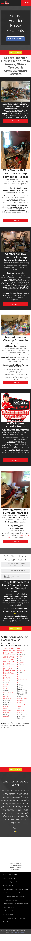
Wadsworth (21, 712)
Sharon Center (22, 699)
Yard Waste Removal (8, 914)
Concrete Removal (23, 889)
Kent (18, 649)
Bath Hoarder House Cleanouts (9, 669)
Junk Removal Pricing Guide (10, 878)
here (15, 613)
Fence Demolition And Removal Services (13, 893)
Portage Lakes (22, 679)
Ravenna (20, 683)
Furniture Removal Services (10, 900)
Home (4, 874)
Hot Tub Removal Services (21, 903)
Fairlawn (6, 707)
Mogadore (20, 663)
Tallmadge (20, 706)
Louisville (20, 653)
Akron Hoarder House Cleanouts (9, 649)
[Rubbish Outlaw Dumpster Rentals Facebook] (27, 926)
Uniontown (21, 710)
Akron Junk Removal (8, 885)
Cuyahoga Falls (8, 693)
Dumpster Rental (12, 874)
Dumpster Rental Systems (18, 932)
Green (5, 709)
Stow (19, 703)
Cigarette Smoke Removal (9, 918)
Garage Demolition (8, 903)
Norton (19, 675)
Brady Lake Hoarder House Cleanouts (8, 673)
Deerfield (6, 696)
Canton (5, 684)
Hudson (6, 717)
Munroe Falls (21, 667)
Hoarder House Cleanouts (9, 907)
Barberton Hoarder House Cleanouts (8, 664)
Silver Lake (20, 701)
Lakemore (20, 651)
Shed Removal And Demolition (11, 911)
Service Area (21, 918)
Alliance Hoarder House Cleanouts (9, 653)
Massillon (20, 657)
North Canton (22, 671)
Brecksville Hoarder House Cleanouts (8, 678)
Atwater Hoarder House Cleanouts (9, 657)
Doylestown (7, 699)
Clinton (5, 686)
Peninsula (20, 677)
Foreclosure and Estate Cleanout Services (14, 896)
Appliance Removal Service (10, 889)
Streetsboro (21, 704)
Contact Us (15, 121)
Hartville (6, 713)
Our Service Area (15, 39)
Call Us (26, 3)
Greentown (7, 711)
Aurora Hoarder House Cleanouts (9, 660)
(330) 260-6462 (15, 53)
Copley (5, 688)
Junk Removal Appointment (10, 882)
